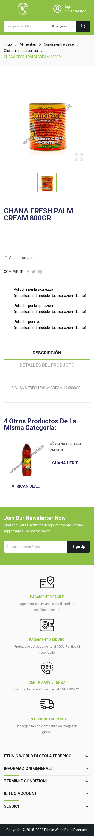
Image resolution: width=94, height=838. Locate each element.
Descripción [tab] (47, 352)
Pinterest (40, 271)
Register (70, 7)
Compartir (28, 271)
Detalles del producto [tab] (47, 365)
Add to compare (22, 258)
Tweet (33, 271)
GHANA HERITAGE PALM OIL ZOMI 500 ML (67, 463)
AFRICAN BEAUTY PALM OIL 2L (27, 486)
